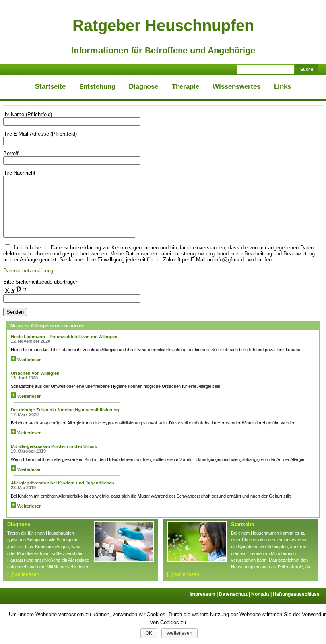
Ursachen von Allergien (35, 373)
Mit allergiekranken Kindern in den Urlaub (54, 446)
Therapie (185, 86)
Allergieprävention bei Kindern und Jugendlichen (62, 483)
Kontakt (262, 594)
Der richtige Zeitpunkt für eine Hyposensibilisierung (65, 409)
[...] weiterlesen (23, 574)
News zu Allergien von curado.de (47, 326)
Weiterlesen (29, 359)
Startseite (50, 86)
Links (282, 86)
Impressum (204, 594)
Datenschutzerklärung (28, 271)
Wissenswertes (236, 86)
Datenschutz (235, 594)
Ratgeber (163, 25)
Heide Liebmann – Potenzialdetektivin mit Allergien (64, 336)
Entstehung (97, 86)
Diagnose (143, 86)
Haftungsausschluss (296, 594)
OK (149, 633)
